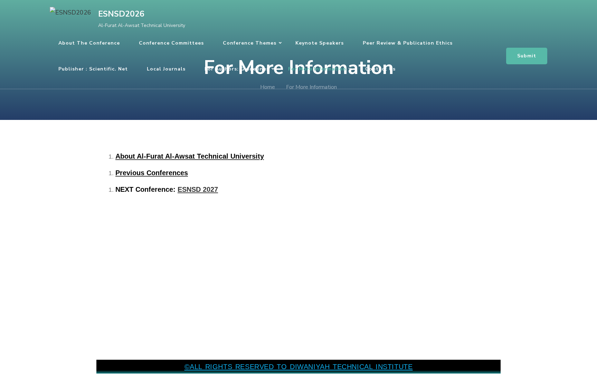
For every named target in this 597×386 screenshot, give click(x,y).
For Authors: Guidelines (237, 69)
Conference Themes (249, 43)
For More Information (317, 69)
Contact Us (380, 69)
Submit (526, 56)
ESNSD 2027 (198, 189)
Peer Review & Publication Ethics (408, 43)
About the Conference (89, 43)
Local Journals (166, 69)
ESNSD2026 (121, 14)
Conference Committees (171, 43)
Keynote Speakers (319, 43)
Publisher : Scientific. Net (93, 69)
